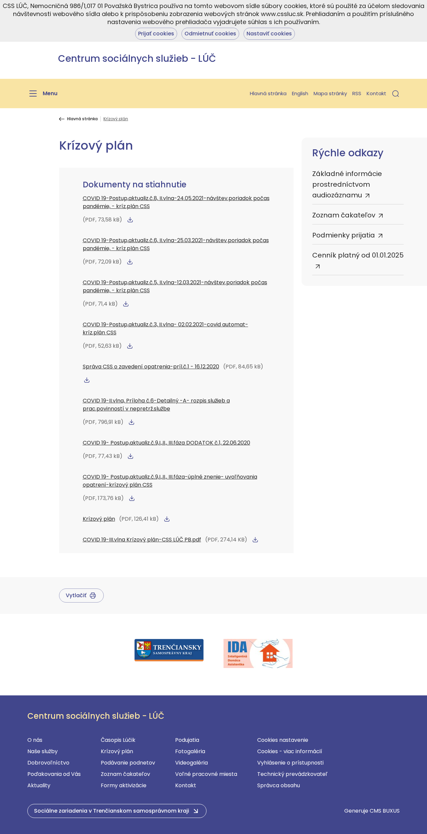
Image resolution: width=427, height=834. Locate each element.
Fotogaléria (190, 751)
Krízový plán (99, 519)
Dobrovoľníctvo (48, 763)
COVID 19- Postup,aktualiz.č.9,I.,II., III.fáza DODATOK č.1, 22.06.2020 (166, 443)
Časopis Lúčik (118, 740)
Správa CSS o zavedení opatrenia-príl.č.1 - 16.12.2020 (151, 366)
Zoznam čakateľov (343, 215)
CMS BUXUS (385, 811)
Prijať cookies (156, 33)
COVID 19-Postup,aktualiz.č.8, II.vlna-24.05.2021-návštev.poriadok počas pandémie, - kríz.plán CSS (176, 202)
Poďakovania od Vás (54, 774)
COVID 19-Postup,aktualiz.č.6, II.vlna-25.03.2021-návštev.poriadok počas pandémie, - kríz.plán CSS (176, 244)
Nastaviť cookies (269, 33)
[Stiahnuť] (130, 220)
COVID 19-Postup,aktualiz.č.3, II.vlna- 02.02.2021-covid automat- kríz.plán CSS (165, 328)
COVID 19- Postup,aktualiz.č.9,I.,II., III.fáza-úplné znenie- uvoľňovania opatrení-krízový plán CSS (170, 481)
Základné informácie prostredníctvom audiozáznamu (347, 184)
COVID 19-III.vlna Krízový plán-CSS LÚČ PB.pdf (142, 539)
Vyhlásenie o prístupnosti (290, 763)
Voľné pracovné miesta (206, 774)
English (300, 93)
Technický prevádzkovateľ (292, 774)
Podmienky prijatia (343, 235)
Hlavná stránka (268, 93)
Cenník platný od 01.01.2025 (358, 255)
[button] (395, 94)
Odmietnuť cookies (210, 33)
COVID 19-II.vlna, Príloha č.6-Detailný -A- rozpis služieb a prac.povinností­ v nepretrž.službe (156, 404)
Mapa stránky (330, 93)
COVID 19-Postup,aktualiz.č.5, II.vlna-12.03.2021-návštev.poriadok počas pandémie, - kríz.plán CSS (175, 286)
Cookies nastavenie (282, 740)
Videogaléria (191, 763)
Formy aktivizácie (123, 785)
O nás (34, 740)
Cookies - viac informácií (289, 751)
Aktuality (38, 785)
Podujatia (187, 740)
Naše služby (42, 751)
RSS (356, 93)
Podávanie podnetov (128, 763)
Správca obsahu (278, 785)
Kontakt (376, 93)
